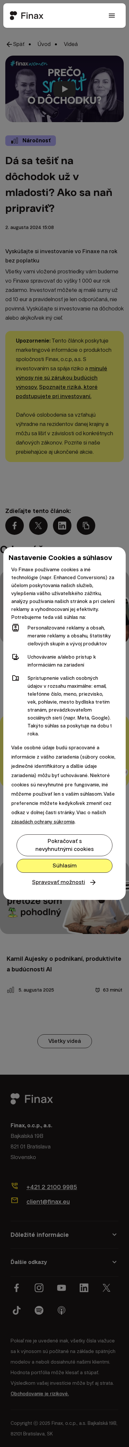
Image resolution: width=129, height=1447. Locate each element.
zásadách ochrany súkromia (42, 821)
